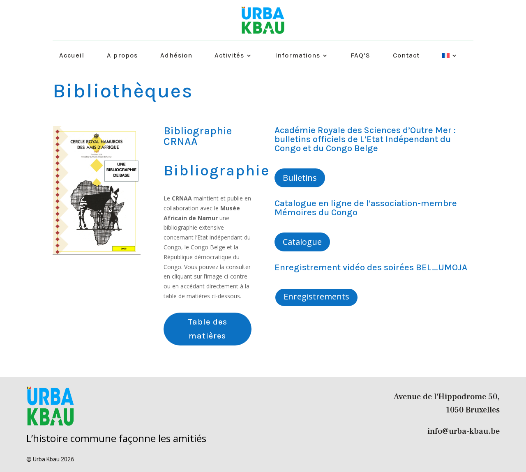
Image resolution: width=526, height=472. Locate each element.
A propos (122, 56)
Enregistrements (316, 296)
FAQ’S (360, 56)
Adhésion (176, 56)
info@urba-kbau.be (463, 431)
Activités (229, 56)
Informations (297, 56)
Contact (406, 56)
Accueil (71, 56)
